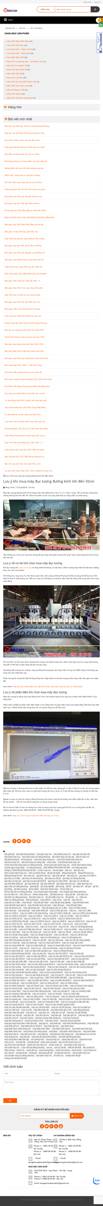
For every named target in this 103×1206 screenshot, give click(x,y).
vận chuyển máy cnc (81, 1053)
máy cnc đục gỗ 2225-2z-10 (60, 956)
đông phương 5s (69, 873)
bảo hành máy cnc (12, 857)
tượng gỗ (33, 1053)
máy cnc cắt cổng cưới (31, 932)
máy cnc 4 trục (25, 567)
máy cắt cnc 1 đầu (12, 902)
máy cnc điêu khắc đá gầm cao (38, 951)
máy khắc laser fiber (41, 1029)
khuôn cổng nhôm (40, 894)
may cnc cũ (24, 948)
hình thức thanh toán (49, 889)
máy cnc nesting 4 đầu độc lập (17, 994)
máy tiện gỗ (25, 1037)
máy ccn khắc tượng (77, 908)
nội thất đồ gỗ (33, 1042)
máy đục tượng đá (71, 1018)
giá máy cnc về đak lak (79, 881)
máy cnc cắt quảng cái (50, 937)
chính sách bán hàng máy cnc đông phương (23, 865)
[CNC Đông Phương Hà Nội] (10, 10)
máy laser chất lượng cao (70, 1031)
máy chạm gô (10, 910)
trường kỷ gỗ (21, 1053)
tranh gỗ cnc (32, 1050)
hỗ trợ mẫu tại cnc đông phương (18, 892)
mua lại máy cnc (53, 1039)
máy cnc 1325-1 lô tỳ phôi (15, 916)
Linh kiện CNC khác (15, 45)
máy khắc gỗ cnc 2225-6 (31, 1026)
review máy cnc (55, 1045)
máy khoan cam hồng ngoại (35, 1031)
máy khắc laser (67, 1026)
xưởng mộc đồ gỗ (72, 1055)
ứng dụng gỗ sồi (45, 1053)
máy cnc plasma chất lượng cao (74, 996)
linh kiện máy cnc (36, 897)
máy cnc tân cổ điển (31, 999)
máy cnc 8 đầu (70, 929)
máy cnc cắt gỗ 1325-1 (83, 932)
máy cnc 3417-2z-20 (52, 924)
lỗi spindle (70, 897)
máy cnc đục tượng (13, 967)
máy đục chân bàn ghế (14, 1012)
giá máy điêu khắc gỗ (14, 884)
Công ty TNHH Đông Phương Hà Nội (20, 870)
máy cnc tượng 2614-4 (14, 1004)
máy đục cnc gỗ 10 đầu (77, 1012)
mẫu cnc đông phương (14, 900)
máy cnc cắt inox (61, 935)
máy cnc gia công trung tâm (37, 975)
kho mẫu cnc (25, 894)
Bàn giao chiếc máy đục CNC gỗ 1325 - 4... (23, 281)
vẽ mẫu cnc (58, 1055)
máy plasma (43, 1034)
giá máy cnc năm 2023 (57, 881)
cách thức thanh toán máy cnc (69, 859)
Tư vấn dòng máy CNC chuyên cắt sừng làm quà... (26, 400)
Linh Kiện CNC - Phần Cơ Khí (19, 49)
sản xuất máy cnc (12, 1047)
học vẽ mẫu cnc (11, 894)
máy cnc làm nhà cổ (32, 988)
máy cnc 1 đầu (84, 910)
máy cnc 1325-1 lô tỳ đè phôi (85, 913)
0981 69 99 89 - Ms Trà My (45, 1147)
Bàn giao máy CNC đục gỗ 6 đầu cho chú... (23, 302)
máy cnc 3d (68, 924)
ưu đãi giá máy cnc (62, 1053)
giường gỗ (34, 886)
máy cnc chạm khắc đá (14, 945)
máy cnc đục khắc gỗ (75, 961)
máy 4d (67, 900)
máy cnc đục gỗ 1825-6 (37, 956)
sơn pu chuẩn (60, 1047)
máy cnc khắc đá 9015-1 (60, 980)
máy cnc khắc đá (76, 978)
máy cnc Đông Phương (63, 951)
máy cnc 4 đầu (81, 924)
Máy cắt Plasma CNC (16, 90)
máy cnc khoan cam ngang (81, 986)
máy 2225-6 (45, 900)
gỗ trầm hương (20, 889)
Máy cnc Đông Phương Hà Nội (17, 953)
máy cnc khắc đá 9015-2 (83, 980)
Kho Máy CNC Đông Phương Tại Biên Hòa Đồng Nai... (28, 386)
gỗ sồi (95, 886)
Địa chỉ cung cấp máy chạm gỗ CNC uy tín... (23, 464)
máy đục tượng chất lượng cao (48, 1018)
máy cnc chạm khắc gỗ (36, 945)
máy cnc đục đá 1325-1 (58, 953)
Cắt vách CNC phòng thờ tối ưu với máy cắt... (24, 372)
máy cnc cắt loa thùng (29, 937)
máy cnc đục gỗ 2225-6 (84, 956)
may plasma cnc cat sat (85, 1034)
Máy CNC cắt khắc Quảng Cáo (20, 98)
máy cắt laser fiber (74, 905)
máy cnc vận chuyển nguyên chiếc (60, 1004)
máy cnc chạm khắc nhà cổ (59, 945)
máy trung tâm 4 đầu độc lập (17, 1039)
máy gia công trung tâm (70, 1021)
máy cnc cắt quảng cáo (71, 937)
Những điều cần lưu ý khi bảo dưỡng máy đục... (25, 168)
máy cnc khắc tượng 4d (15, 986)
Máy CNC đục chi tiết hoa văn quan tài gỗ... (23, 295)
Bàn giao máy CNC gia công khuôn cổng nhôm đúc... (27, 358)
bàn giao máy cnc (44, 854)
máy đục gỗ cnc (69, 1015)
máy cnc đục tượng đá (14, 969)
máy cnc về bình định (40, 1007)
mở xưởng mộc (37, 1039)
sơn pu (49, 1047)
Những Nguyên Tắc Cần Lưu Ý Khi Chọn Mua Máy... (27, 429)
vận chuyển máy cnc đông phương (19, 1055)
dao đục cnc (79, 870)
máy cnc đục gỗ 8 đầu (36, 959)
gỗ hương (60, 886)
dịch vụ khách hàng (37, 873)
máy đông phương (81, 1010)
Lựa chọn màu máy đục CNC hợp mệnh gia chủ (25, 421)
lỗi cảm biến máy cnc (55, 897)
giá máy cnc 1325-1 (87, 875)
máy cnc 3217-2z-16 (32, 924)
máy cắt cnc (77, 900)
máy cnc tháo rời (66, 999)
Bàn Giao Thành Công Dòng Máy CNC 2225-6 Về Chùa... (29, 379)
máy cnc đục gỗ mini (80, 959)
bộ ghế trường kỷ (12, 859)
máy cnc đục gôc (57, 961)
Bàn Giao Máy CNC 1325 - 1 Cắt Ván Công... (24, 365)
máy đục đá (29, 1015)
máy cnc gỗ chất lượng (87, 975)
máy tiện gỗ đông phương (69, 1037)
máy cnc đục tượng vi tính (76, 972)
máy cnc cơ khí (11, 948)
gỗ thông (8, 889)
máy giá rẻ (43, 1023)
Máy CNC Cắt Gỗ (14, 74)
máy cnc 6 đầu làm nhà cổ (30, 929)
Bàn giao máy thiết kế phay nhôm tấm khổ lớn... (25, 260)
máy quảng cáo (11, 1037)
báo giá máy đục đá (81, 854)
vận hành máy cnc (44, 1055)
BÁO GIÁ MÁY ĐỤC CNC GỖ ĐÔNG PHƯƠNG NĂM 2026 (29, 217)
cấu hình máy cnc (12, 862)
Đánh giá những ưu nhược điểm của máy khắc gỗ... (27, 161)
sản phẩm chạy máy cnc (74, 1045)
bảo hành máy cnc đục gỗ (63, 857)
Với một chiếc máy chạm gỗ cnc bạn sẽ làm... (24, 182)
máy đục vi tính (51, 1021)
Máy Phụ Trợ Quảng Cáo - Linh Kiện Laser (25, 61)
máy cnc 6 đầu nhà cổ (52, 929)
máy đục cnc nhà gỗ (13, 1015)
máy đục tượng (26, 1018)
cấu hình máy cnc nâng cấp (33, 862)
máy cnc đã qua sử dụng (69, 948)
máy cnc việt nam (12, 1010)
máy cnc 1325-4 (51, 916)
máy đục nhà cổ (11, 1018)
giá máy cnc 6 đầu (12, 878)
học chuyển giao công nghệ (46, 892)
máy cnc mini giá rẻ (61, 991)
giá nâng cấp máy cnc (66, 884)
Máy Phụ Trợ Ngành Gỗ (17, 65)
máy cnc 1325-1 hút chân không (34, 913)
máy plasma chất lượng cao (61, 1034)
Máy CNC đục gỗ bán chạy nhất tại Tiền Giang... (25, 239)
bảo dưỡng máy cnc (62, 854)
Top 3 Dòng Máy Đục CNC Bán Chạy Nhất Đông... (26, 407)
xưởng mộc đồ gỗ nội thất (15, 1058)
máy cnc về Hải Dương (61, 1007)
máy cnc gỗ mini (36, 978)
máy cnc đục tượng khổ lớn (51, 972)
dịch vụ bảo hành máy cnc (16, 873)
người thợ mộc (85, 1039)
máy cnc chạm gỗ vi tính (72, 943)
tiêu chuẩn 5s (88, 1047)
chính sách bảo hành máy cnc (57, 865)
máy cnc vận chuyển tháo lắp (17, 1007)
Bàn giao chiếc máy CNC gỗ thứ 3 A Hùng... (23, 309)
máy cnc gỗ (70, 975)
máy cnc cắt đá (49, 932)
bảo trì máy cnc (82, 857)
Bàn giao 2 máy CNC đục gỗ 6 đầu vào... (22, 232)
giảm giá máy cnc (84, 884)
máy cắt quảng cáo (31, 908)
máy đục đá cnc (42, 1015)
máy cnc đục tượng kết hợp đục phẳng (21, 972)
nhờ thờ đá (20, 1042)
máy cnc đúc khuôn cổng (67, 964)
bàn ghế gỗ (9, 854)
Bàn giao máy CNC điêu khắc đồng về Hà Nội (24, 224)
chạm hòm (51, 862)
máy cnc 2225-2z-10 (13, 918)
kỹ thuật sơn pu (56, 894)
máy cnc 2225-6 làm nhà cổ (70, 918)
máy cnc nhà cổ (39, 994)
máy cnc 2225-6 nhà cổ (40, 921)
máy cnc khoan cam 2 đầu (57, 986)
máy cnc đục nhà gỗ (88, 964)
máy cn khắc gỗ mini (58, 910)
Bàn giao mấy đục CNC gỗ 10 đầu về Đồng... (24, 246)
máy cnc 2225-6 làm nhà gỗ (16, 921)
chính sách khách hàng (81, 865)
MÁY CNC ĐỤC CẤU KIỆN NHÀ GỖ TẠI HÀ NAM (25, 274)
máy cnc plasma (52, 996)
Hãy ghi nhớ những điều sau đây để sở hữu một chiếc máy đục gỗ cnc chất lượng (47, 686)
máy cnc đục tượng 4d (57, 967)
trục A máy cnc (90, 1050)
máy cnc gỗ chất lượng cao (16, 978)
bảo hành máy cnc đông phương (36, 857)
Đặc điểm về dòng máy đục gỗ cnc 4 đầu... (23, 154)
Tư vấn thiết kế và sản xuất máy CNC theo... (23, 414)
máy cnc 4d (64, 927)
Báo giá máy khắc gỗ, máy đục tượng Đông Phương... (28, 126)
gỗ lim (68, 886)
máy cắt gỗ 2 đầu (41, 902)
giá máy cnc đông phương (74, 878)
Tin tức (22, 28)
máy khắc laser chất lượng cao (18, 1029)
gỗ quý (88, 886)
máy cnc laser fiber (13, 991)
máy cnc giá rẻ (57, 975)
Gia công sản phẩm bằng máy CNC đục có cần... (25, 393)
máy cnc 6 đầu (11, 929)
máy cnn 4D (26, 1010)
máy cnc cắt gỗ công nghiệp (16, 935)
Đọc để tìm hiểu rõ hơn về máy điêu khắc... (23, 140)
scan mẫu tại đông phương (32, 1047)
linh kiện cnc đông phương (16, 897)
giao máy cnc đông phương (16, 886)
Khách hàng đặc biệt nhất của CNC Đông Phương (26, 323)
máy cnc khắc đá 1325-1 (15, 980)
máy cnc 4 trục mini (48, 927)
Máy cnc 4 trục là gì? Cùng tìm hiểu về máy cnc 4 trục (36, 815)
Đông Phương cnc (86, 873)
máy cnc (72, 910)
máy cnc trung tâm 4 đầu (48, 1002)
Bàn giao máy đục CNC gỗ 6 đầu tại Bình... (23, 203)
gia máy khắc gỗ (32, 884)
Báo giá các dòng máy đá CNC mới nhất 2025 (24, 330)
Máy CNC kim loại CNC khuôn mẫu (22, 82)
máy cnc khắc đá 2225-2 (37, 980)
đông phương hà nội (13, 875)
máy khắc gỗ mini (51, 1026)
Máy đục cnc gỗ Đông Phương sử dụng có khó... (25, 133)
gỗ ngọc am (78, 886)
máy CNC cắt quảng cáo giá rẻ (18, 940)
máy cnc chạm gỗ (29, 943)
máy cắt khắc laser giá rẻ (15, 905)
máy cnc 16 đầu (66, 916)
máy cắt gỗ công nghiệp (60, 902)
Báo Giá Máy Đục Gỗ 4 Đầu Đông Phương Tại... (25, 457)
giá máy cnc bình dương (32, 878)
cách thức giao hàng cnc (44, 859)
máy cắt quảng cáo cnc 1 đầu (54, 908)
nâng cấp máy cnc (69, 1039)
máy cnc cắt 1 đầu (12, 932)
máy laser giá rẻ (11, 1034)
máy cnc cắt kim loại (78, 935)
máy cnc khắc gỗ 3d (29, 983)
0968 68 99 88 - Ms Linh (45, 1152)
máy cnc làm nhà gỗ (51, 988)
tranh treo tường (63, 1050)
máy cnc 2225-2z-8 (32, 918)
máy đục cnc (44, 1012)
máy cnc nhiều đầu (71, 994)
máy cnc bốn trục (86, 929)
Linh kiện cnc (82, 894)
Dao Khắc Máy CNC (15, 57)
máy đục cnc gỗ (58, 1012)
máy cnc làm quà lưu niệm (73, 988)
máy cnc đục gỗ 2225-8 (15, 959)
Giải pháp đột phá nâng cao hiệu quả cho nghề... (25, 147)
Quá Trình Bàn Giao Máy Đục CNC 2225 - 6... (24, 442)
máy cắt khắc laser (81, 902)
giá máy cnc (72, 875)
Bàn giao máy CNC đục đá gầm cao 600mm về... (25, 253)
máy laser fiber (89, 1031)
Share (6, 842)
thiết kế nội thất (74, 1047)
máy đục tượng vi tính (34, 1021)
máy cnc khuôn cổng (13, 988)
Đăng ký (97, 2)
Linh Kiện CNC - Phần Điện (18, 53)
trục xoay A (9, 1053)
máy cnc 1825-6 (82, 916)
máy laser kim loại (28, 1034)
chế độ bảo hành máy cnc (69, 862)
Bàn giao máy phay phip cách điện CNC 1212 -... (25, 344)
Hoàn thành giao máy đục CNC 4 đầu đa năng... (25, 450)
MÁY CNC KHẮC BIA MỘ (56, 978)
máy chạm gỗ (24, 910)
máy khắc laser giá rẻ (61, 1029)
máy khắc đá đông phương (74, 1023)
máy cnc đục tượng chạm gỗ (81, 967)
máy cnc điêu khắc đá (14, 951)
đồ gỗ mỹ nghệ (53, 873)
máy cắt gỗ (27, 902)
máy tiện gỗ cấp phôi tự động (44, 1037)
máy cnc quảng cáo (13, 999)
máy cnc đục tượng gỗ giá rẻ (59, 969)
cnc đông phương (33, 867)
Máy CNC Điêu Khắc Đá (17, 69)
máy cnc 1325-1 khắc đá (60, 913)
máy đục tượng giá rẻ (14, 1021)
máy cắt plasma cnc (13, 908)
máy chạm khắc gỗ (40, 910)
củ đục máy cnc (44, 870)
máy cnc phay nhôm (34, 996)
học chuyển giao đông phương (73, 892)
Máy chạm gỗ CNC (15, 78)
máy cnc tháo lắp (49, 999)
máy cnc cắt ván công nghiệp (77, 940)
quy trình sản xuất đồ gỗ (15, 1045)
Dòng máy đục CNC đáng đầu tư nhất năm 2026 (25, 210)
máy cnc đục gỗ (76, 953)
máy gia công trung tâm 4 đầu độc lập (21, 1023)
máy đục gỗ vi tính (86, 1015)
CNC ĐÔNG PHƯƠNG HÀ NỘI (56, 867)
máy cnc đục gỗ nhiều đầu (16, 961)
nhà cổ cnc (9, 1042)
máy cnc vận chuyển (34, 1004)
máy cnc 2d (91, 921)
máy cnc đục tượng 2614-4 (34, 967)
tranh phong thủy (46, 1050)
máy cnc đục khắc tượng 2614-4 (41, 964)
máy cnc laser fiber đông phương (37, 991)
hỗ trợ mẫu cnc (66, 889)
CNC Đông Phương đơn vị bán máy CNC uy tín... (25, 435)
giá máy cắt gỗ (59, 875)
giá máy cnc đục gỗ (13, 881)
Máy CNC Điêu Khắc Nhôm (18, 41)
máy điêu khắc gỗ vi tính (61, 1010)
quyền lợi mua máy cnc (37, 1045)
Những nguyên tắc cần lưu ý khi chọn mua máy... (25, 189)
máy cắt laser (58, 905)
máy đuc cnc (31, 1012)
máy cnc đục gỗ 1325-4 (15, 956)
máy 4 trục (57, 900)
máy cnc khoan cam (35, 986)
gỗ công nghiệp (47, 886)
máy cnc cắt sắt (39, 940)
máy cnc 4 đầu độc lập (14, 927)
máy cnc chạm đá (12, 943)
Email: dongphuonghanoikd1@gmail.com (51, 1183)
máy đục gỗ (56, 1015)
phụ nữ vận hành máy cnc (70, 1042)
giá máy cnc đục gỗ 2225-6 (34, 881)
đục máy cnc (29, 875)
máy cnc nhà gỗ (54, 994)
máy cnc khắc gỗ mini (49, 983)
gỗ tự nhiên (33, 889)
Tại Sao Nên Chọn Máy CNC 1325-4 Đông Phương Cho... (29, 471)
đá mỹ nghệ (58, 870)
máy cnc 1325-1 (11, 913)
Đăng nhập (87, 2)
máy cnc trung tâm (28, 1002)
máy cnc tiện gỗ (11, 1002)
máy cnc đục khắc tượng (15, 964)
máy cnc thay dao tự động (86, 999)
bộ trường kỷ (26, 859)
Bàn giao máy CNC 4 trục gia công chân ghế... (24, 288)
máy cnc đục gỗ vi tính (38, 961)
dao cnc (68, 870)
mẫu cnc (83, 897)
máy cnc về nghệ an (81, 1007)
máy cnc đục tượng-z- (14, 975)
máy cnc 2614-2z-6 (76, 921)
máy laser (53, 1031)
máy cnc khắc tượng (69, 983)
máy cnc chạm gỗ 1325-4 (49, 943)
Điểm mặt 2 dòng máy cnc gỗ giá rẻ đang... (23, 175)
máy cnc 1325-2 (35, 916)
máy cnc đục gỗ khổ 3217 (58, 959)
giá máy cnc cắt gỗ (53, 878)
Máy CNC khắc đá (14, 94)
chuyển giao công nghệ (14, 867)
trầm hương (10, 1050)
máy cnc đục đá (39, 953)
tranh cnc (21, 1050)
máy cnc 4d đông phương (81, 927)
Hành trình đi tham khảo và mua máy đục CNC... (25, 337)
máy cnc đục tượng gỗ (35, 969)
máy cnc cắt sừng (55, 940)
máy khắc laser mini (13, 1031)
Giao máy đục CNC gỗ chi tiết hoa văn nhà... (24, 316)
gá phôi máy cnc (44, 875)
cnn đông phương (79, 867)
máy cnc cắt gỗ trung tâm (41, 935)
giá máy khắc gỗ (48, 884)
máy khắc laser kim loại (82, 1029)
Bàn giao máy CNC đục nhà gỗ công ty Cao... (24, 196)
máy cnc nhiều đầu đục (14, 996)
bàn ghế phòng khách (25, 854)
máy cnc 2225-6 (49, 918)
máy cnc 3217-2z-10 (13, 924)
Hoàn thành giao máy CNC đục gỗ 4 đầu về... (24, 267)
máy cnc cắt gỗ (64, 932)
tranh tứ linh (77, 1050)
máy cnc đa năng (50, 948)
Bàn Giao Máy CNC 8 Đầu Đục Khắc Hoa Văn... (25, 351)
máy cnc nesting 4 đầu (81, 991)
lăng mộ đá (70, 894)
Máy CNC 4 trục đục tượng (18, 86)
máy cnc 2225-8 (59, 921)
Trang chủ (10, 28)
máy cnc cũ (36, 948)
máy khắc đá (55, 1023)
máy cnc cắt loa (11, 937)
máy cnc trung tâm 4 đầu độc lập (75, 1002)
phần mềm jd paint (49, 1042)
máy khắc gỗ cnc (12, 1026)
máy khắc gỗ (93, 1023)
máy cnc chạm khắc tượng (84, 945)
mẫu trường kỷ (32, 900)
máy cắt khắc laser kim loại (39, 905)
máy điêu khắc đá (41, 1010)
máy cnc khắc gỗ (12, 983)
